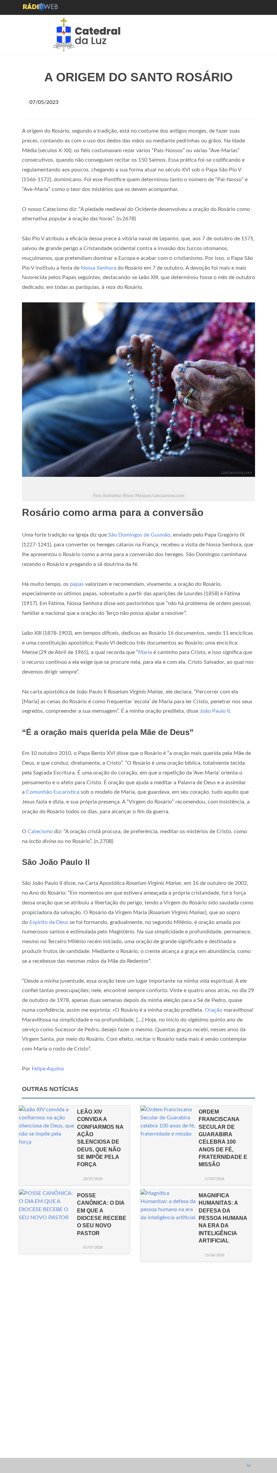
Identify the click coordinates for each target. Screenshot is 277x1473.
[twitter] (156, 1449)
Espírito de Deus (48, 922)
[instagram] (131, 1449)
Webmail (126, 1433)
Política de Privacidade (141, 1422)
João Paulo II (215, 711)
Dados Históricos (135, 1412)
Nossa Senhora (98, 268)
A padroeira (128, 1401)
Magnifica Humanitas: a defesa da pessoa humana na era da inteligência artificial (223, 1218)
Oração (213, 1010)
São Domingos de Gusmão (139, 535)
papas (77, 584)
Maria (145, 652)
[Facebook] (118, 1449)
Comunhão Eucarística (52, 792)
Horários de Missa (136, 1391)
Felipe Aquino (48, 1068)
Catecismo (40, 831)
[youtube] (143, 1449)
